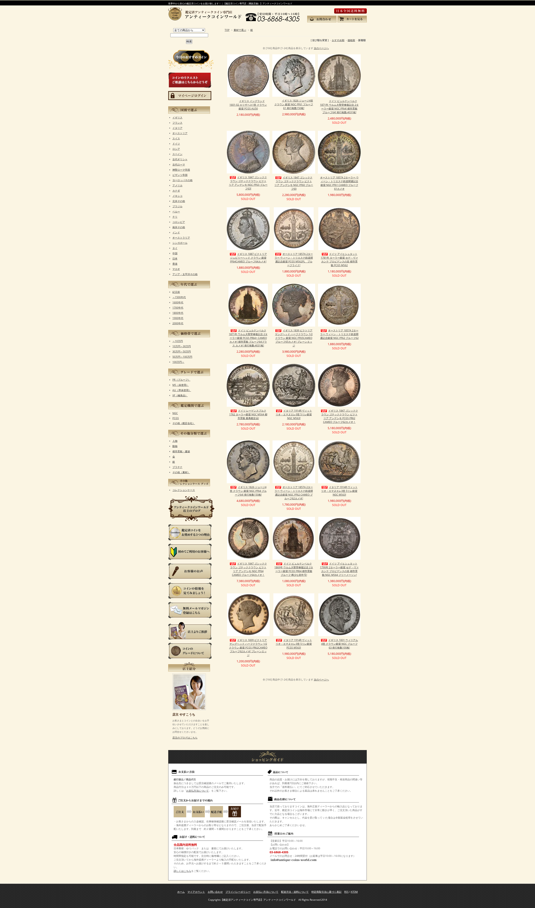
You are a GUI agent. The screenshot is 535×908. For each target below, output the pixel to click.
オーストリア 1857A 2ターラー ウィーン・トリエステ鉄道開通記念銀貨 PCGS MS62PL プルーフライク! (294, 259)
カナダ (176, 190)
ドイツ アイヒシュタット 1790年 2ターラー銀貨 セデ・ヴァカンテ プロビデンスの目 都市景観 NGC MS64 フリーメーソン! (339, 569)
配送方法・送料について (295, 892)
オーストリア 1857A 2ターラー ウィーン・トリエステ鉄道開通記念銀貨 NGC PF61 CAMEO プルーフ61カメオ (339, 183)
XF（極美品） (180, 395)
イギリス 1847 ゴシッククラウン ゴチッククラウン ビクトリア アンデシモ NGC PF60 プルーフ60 (293, 183)
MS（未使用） (180, 385)
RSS (346, 892)
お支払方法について (197, 790)
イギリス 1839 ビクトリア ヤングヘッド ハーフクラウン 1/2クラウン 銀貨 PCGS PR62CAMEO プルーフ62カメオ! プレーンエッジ (248, 647)
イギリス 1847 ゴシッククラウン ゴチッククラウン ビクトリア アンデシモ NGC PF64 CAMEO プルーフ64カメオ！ (248, 569)
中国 (174, 253)
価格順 (351, 40)
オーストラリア (181, 237)
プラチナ (177, 467)
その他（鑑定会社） (183, 423)
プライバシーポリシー (238, 892)
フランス (177, 123)
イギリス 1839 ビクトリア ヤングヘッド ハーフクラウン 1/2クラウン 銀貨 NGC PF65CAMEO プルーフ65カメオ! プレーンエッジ (294, 338)
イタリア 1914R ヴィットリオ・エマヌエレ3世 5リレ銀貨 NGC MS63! (294, 414)
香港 (174, 264)
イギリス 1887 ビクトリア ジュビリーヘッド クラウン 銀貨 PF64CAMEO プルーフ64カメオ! (248, 257)
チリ (174, 217)
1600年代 (177, 302)
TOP (227, 30)
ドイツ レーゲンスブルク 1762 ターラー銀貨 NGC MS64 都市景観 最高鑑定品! (248, 414)
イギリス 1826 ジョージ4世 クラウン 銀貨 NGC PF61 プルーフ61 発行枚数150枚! (293, 104)
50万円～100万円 (182, 357)
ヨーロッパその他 (182, 180)
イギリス (177, 117)
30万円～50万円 (181, 351)
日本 (174, 258)
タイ (174, 248)
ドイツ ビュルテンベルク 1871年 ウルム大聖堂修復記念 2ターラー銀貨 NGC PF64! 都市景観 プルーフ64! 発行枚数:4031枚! (339, 106)
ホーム (181, 892)
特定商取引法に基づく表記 (326, 892)
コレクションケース (183, 490)
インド (176, 232)
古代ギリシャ (179, 159)
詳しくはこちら (182, 871)
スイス (176, 138)
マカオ (176, 269)
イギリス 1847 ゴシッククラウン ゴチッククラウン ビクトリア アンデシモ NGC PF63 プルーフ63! (248, 182)
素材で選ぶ (240, 30)
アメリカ (177, 185)
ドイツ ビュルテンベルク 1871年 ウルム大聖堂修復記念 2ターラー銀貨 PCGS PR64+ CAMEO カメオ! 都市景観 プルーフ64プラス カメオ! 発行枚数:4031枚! (248, 338)
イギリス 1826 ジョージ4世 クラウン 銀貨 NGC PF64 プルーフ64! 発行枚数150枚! (248, 490)
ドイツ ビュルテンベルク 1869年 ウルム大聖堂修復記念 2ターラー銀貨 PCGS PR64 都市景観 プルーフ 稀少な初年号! (293, 569)
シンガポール (179, 243)
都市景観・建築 (181, 451)
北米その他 (178, 201)
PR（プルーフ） (181, 380)
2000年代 (177, 323)
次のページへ (321, 48)
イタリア (177, 128)
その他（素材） (181, 472)
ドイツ (176, 143)
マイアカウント (196, 892)
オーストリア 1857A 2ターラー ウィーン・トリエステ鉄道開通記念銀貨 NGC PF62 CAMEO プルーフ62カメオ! (294, 492)
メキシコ (177, 196)
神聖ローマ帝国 (181, 170)
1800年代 (177, 313)
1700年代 (177, 307)
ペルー (176, 211)
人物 (174, 441)
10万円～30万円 (181, 346)
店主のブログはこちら (184, 737)
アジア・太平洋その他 (184, 274)
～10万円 (177, 341)
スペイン (177, 154)
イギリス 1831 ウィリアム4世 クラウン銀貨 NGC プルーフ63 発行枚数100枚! (339, 643)
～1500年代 (179, 297)
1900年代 (177, 318)
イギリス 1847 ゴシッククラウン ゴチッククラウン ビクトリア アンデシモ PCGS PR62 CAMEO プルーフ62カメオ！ (339, 416)
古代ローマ (178, 164)
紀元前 (176, 292)
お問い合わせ (215, 892)
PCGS (175, 418)
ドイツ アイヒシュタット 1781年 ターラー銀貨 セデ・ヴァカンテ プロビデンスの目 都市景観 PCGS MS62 (339, 259)
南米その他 (178, 227)
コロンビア (178, 222)
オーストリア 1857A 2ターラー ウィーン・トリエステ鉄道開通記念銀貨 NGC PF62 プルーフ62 (339, 334)
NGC (175, 413)
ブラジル (177, 206)
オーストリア (179, 133)
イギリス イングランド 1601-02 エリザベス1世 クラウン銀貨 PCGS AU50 (248, 104)
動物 (174, 446)
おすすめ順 (338, 40)
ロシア (176, 149)
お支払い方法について (265, 892)
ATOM (354, 892)
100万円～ (178, 362)
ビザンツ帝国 (179, 175)
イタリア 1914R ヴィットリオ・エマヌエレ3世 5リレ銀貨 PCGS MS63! (294, 643)
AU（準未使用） (181, 390)
